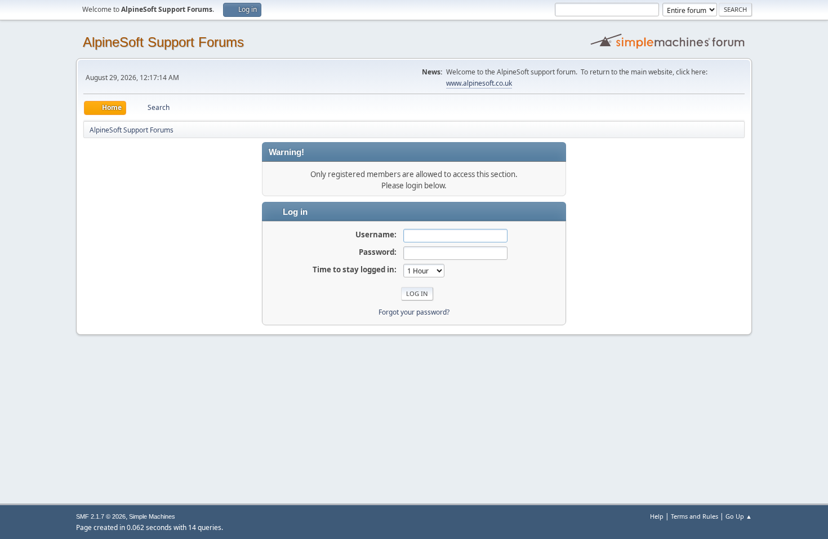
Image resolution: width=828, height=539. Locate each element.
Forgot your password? (414, 312)
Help (657, 516)
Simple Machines (152, 516)
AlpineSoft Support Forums (163, 42)
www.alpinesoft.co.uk (479, 83)
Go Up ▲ (738, 516)
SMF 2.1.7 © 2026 (101, 516)
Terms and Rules (694, 516)
